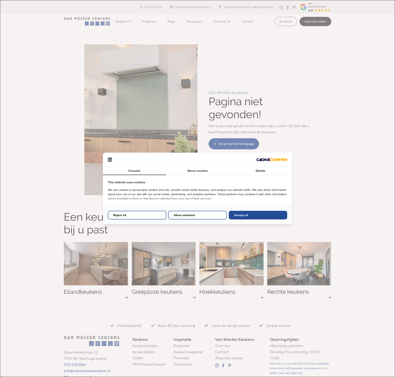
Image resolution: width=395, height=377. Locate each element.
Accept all (241, 215)
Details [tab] (260, 170)
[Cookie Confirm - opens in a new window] (271, 159)
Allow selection (184, 215)
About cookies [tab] (197, 170)
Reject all (119, 215)
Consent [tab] (134, 170)
